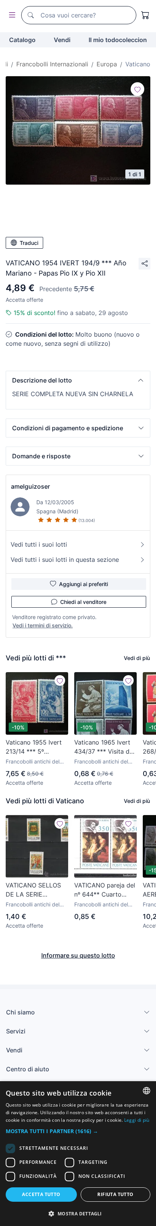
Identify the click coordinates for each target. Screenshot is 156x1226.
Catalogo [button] (22, 40)
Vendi (62, 40)
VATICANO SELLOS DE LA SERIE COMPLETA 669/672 (35, 890)
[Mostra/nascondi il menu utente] (10, 15)
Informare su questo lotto (78, 955)
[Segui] (137, 89)
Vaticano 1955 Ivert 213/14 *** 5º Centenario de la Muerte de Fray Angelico (34, 747)
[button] (78, 380)
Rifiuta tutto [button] (115, 1194)
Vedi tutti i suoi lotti (39, 544)
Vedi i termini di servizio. (42, 625)
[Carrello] (145, 15)
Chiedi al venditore (83, 602)
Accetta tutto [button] (41, 1194)
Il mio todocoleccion (118, 40)
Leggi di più (137, 1120)
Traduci (29, 243)
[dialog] (78, 1153)
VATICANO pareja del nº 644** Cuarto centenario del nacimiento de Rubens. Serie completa (104, 890)
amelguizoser (30, 486)
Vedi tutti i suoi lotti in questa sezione (65, 559)
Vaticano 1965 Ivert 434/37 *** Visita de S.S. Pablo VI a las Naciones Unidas (103, 747)
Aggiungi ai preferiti (83, 584)
